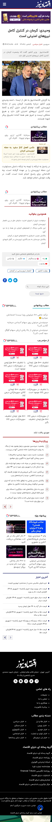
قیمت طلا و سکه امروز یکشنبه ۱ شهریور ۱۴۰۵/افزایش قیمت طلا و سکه (26, 613)
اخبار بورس (42, 725)
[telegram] (21, 681)
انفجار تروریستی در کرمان (20, 271)
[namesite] (43, 4)
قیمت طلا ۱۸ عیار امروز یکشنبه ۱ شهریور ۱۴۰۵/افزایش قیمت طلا (26, 631)
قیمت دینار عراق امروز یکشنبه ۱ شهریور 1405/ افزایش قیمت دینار (26, 599)
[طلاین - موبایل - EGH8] (26, 17)
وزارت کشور (42, 271)
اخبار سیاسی (37, 44)
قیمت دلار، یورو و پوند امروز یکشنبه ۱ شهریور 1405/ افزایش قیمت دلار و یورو (27, 590)
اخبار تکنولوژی (18, 729)
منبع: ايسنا (39, 294)
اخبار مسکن (19, 725)
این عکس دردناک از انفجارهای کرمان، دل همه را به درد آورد (24, 230)
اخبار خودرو (42, 729)
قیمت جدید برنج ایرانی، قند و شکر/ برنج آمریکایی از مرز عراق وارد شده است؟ (24, 500)
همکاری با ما (42, 703)
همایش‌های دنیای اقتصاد (39, 780)
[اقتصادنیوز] (26, 664)
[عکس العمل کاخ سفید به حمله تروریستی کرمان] (42, 150)
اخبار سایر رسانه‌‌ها (16, 737)
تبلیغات (44, 695)
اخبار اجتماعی (18, 733)
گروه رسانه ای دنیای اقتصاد (38, 753)
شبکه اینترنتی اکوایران (40, 762)
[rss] (15, 681)
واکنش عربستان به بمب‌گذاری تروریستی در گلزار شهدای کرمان (24, 241)
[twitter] (31, 681)
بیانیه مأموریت (40, 707)
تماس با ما (42, 699)
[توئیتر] (10, 280)
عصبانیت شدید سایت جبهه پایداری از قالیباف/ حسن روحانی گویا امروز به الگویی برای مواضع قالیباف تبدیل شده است (26, 457)
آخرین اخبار (42, 577)
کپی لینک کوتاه (43, 287)
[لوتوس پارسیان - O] (26, 818)
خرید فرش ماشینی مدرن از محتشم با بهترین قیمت (27, 583)
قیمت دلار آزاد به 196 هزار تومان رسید (32, 606)
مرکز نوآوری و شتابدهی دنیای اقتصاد (34, 784)
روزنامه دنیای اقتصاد (41, 757)
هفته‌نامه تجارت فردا (41, 766)
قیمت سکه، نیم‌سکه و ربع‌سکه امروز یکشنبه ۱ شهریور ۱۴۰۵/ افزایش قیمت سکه (26, 622)
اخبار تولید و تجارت (39, 733)
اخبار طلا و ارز (41, 721)
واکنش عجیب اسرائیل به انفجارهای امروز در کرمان (26, 236)
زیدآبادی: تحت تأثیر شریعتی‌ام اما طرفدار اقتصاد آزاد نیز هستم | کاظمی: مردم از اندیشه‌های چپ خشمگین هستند (24, 474)
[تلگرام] (15, 280)
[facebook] (36, 681)
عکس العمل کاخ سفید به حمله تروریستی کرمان (19, 149)
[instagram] (26, 681)
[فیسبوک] (5, 280)
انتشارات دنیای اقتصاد (40, 775)
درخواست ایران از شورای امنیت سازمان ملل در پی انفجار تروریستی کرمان (24, 222)
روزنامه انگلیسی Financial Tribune (35, 771)
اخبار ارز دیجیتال (40, 737)
